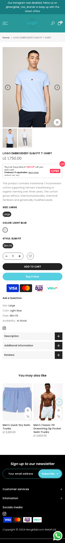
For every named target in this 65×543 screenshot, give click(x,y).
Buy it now (32, 276)
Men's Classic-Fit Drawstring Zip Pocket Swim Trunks (47, 428)
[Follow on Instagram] (4, 328)
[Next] (57, 87)
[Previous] (7, 87)
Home (6, 37)
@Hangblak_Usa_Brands (20, 7)
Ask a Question (12, 298)
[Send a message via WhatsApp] (57, 535)
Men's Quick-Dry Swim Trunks (16, 426)
